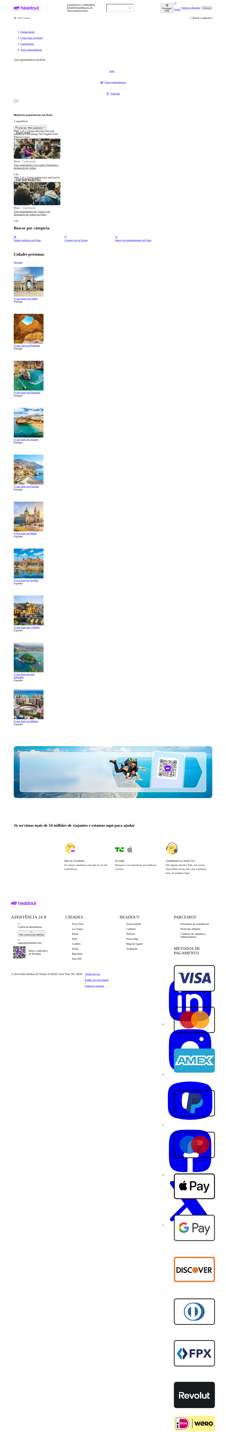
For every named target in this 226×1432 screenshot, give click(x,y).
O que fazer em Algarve (26, 439)
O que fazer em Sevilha (26, 580)
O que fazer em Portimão (27, 345)
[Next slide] (16, 101)
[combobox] (120, 8)
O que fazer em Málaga (26, 721)
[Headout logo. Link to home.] (26, 8)
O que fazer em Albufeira (27, 392)
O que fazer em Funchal (26, 486)
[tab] (112, 71)
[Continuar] (34, 262)
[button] (22, 18)
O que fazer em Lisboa (26, 298)
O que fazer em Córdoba (27, 627)
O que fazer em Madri (25, 533)
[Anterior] (28, 262)
